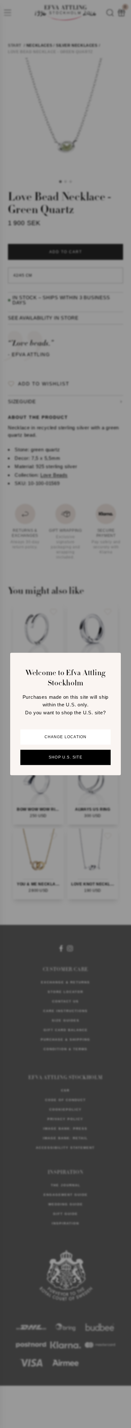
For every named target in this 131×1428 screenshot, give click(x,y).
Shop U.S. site (65, 757)
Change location (66, 737)
